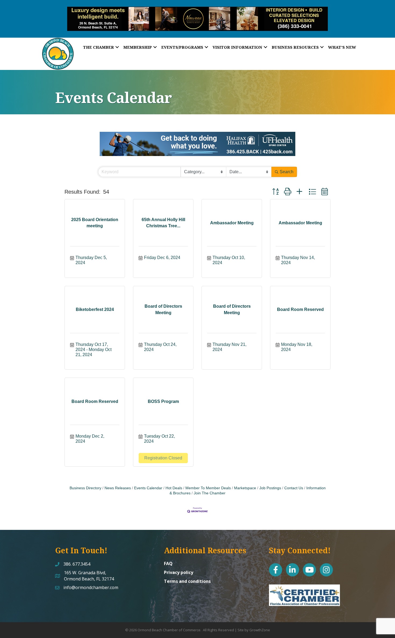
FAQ (168, 563)
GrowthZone (259, 630)
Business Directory (85, 488)
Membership (137, 47)
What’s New (342, 47)
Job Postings (270, 488)
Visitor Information (237, 47)
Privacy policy (178, 572)
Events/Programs (182, 47)
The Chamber (98, 47)
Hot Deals (174, 488)
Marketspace (245, 488)
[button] (275, 191)
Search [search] (286, 171)
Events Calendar (148, 488)
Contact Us (293, 488)
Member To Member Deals (208, 488)
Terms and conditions (187, 581)
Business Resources (295, 47)
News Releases (118, 488)
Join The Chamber (209, 493)
